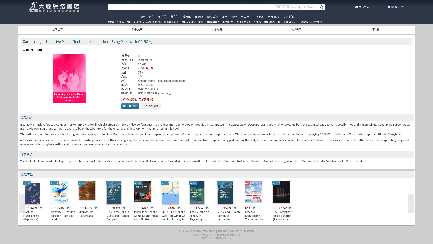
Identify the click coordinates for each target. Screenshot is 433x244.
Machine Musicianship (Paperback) (31, 215)
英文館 (174, 17)
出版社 (245, 17)
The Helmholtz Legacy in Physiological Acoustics (199, 217)
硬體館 (199, 17)
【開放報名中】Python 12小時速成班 (303, 22)
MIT (140, 55)
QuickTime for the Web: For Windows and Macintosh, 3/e (173, 215)
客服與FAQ (209, 231)
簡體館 (187, 17)
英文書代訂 (228, 22)
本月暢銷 (296, 29)
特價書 (375, 29)
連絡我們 (223, 231)
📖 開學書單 (213, 22)
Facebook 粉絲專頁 (190, 231)
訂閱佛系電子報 (272, 22)
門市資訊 (273, 17)
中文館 (162, 17)
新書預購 (137, 29)
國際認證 (212, 17)
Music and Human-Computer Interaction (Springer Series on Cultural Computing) (229, 221)
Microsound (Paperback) (86, 213)
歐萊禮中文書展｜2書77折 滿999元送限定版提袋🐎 (134, 22)
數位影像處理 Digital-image (155, 93)
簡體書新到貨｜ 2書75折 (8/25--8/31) (184, 22)
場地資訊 (288, 17)
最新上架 (57, 29)
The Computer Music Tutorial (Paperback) (282, 215)
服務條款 (249, 231)
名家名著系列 (244, 22)
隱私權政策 (236, 231)
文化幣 (257, 22)
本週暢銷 (216, 29)
